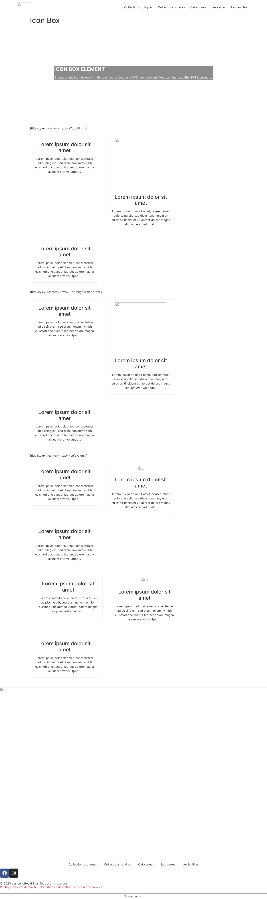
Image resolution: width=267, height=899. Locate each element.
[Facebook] (4, 873)
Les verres (218, 7)
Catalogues (198, 7)
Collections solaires (171, 7)
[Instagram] (13, 873)
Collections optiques (138, 7)
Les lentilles (239, 7)
